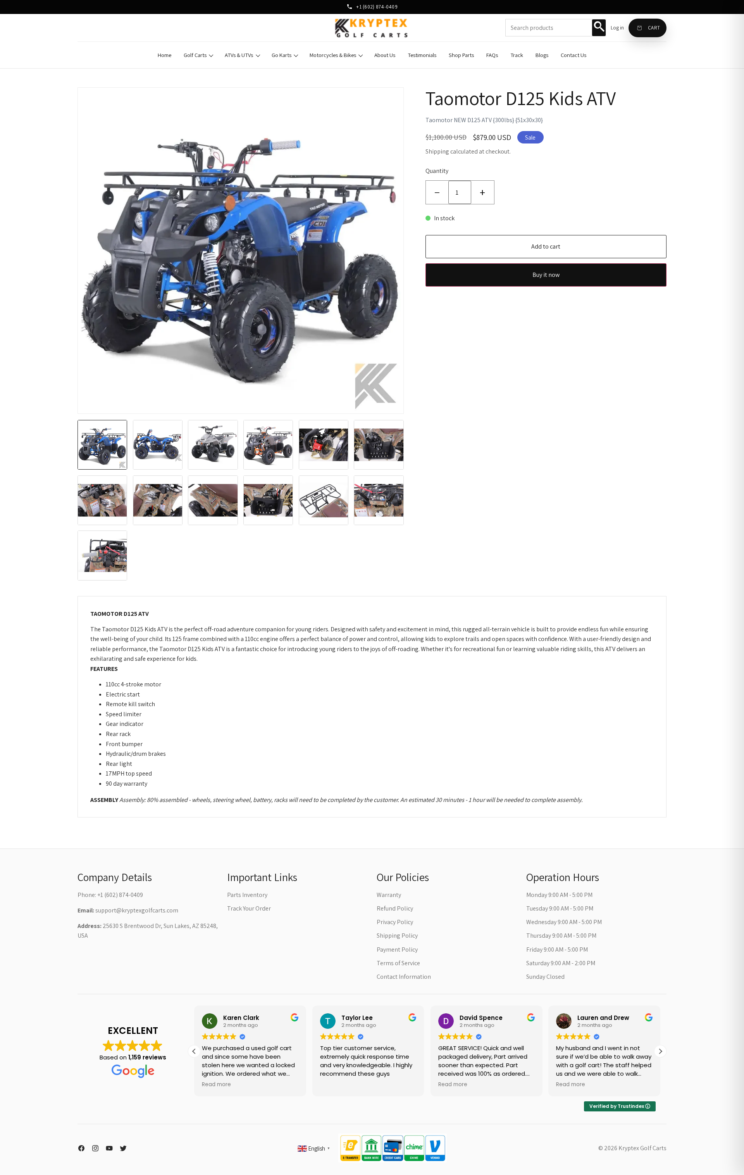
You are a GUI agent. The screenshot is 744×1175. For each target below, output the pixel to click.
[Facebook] (81, 1148)
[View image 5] (323, 445)
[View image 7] (102, 500)
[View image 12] (378, 500)
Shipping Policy (397, 935)
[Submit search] (599, 27)
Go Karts (281, 55)
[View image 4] (268, 445)
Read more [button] (216, 1084)
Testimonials (422, 55)
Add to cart (545, 246)
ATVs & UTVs (239, 55)
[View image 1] (102, 445)
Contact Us (573, 55)
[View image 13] (102, 555)
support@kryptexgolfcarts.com (136, 910)
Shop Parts (461, 55)
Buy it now (546, 275)
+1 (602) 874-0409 (376, 6)
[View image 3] (213, 445)
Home (164, 55)
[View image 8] (158, 500)
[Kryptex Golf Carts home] (372, 28)
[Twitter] (123, 1148)
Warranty (389, 895)
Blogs (542, 55)
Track (516, 55)
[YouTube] (109, 1148)
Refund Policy (395, 908)
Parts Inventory (247, 895)
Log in (617, 27)
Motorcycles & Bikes (333, 55)
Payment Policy (397, 949)
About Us (384, 55)
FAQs (492, 55)
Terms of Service (398, 963)
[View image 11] (323, 500)
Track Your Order (249, 908)
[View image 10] (268, 500)
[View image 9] (213, 500)
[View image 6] (378, 445)
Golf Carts (195, 55)
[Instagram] (95, 1148)
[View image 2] (158, 445)
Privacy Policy (395, 922)
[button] (660, 1051)
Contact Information (404, 977)
